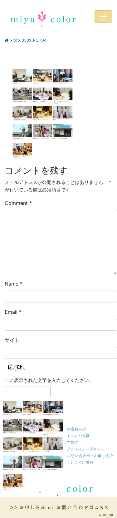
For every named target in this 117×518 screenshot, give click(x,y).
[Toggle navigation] (103, 16)
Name (13, 284)
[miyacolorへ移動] (6, 40)
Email (13, 312)
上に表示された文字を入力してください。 (49, 380)
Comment (18, 203)
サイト (12, 340)
